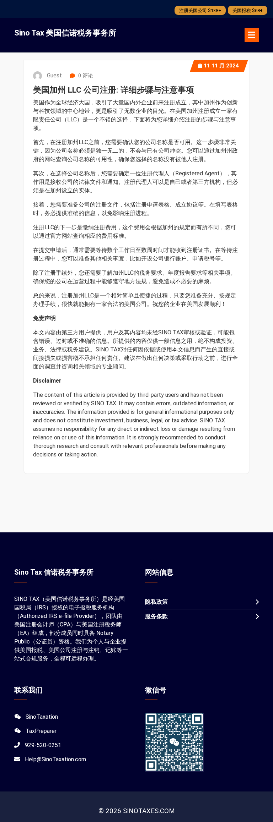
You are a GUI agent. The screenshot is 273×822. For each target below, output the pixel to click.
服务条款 (156, 616)
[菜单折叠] (252, 35)
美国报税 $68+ (247, 10)
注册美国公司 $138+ (200, 10)
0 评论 (85, 75)
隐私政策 (156, 601)
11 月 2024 (221, 65)
